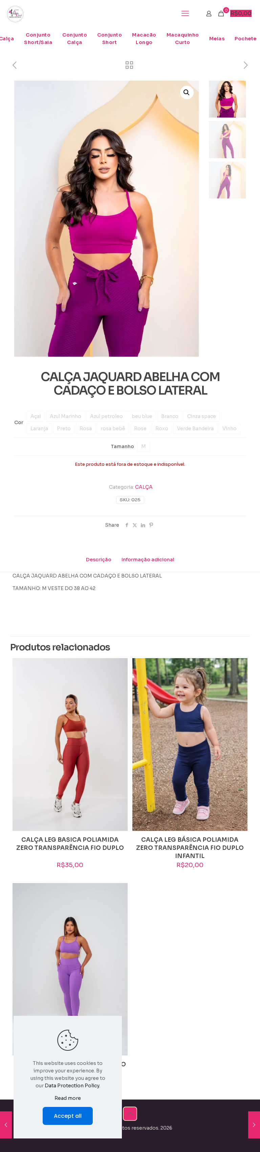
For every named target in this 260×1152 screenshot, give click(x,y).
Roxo (161, 428)
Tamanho (122, 446)
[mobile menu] (185, 13)
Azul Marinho (65, 416)
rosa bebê (113, 428)
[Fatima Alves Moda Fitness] (15, 13)
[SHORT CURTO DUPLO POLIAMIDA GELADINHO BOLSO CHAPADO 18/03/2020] (6, 1124)
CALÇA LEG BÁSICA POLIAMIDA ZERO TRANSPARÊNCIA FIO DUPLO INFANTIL (190, 848)
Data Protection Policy (72, 1086)
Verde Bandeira (195, 428)
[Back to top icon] (130, 1114)
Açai (35, 416)
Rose (140, 428)
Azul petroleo (106, 416)
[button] (187, 92)
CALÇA (144, 487)
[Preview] (118, 682)
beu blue (142, 416)
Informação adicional (148, 560)
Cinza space (201, 416)
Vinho (229, 428)
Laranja (39, 428)
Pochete (246, 39)
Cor (18, 422)
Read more (68, 1098)
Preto (64, 428)
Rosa (86, 428)
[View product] (118, 668)
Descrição (98, 560)
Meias (217, 39)
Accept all (68, 1116)
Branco (169, 416)
